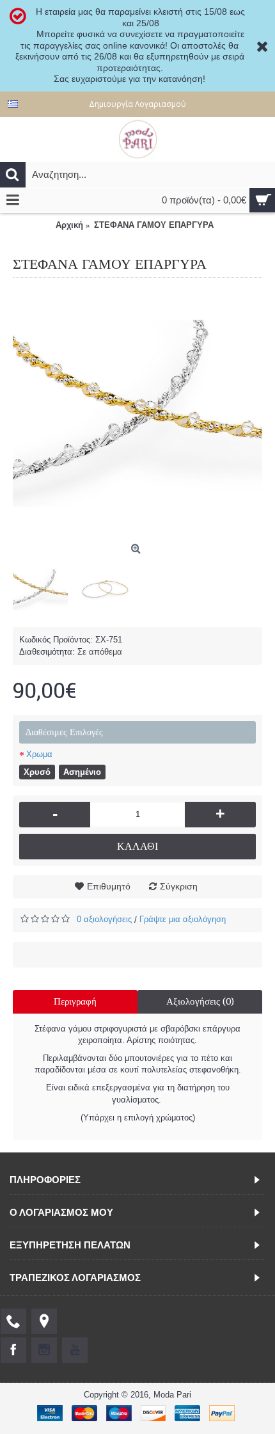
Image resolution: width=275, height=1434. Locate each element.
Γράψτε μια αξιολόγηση (182, 919)
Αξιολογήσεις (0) (200, 1001)
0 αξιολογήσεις (104, 919)
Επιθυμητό (108, 886)
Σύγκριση (179, 886)
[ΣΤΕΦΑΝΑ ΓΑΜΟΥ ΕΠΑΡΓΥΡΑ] (137, 413)
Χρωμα (39, 754)
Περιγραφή (75, 1001)
